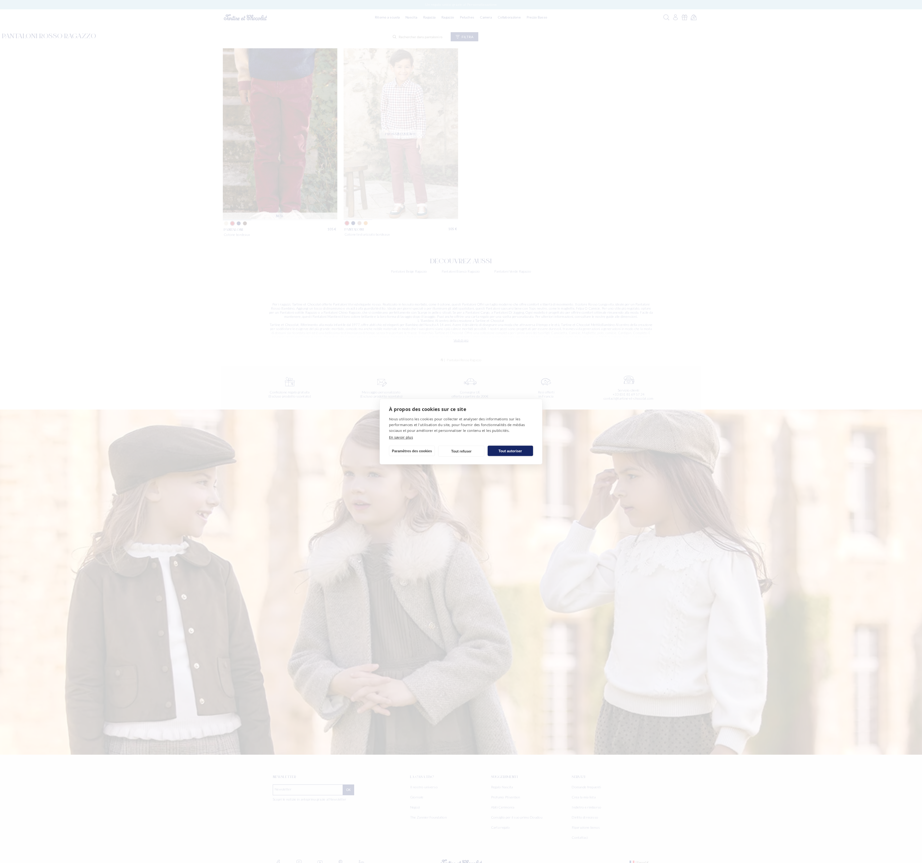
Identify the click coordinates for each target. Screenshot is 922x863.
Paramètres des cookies (412, 451)
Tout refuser (461, 451)
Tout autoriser (510, 451)
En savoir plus (401, 437)
